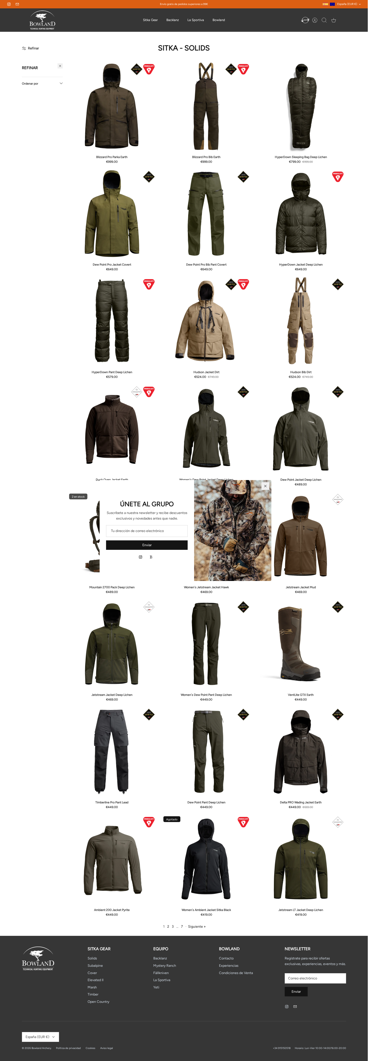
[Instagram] (140, 557)
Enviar (147, 545)
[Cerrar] (265, 486)
